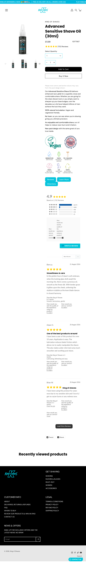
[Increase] (54, 62)
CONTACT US (9, 517)
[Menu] (6, 10)
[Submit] (38, 539)
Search (79, 556)
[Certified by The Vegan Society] (53, 148)
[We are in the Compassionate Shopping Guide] (69, 148)
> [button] (64, 426)
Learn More (64, 179)
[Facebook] (75, 552)
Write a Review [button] (71, 246)
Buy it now (63, 76)
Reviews (50, 179)
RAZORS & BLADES (53, 479)
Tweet (51, 437)
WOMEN (49, 485)
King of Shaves (15, 551)
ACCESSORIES (51, 488)
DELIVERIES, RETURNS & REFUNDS (17, 504)
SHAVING (49, 476)
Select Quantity (51, 51)
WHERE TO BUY (10, 511)
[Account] (72, 10)
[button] (76, 10)
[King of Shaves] (43, 10)
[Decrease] (46, 62)
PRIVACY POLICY (52, 504)
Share (62, 437)
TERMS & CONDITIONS (54, 501)
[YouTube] (81, 552)
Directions (51, 184)
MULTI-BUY (50, 482)
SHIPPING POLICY (52, 511)
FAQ (5, 508)
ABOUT (7, 501)
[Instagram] (72, 552)
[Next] (39, 63)
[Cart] (80, 10)
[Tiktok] (78, 552)
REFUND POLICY (52, 508)
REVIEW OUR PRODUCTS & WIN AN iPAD (19, 514)
